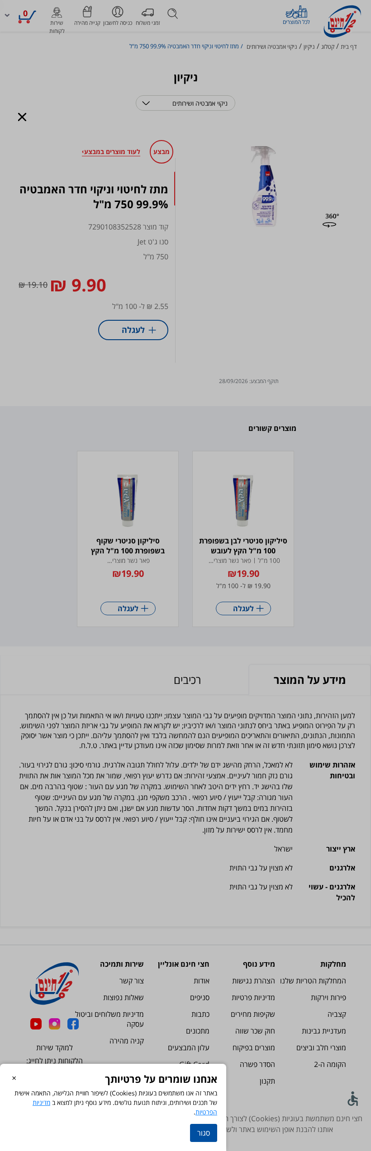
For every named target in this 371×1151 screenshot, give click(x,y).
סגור (203, 1133)
